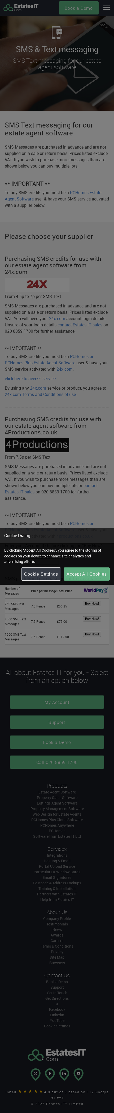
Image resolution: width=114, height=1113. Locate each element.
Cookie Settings (41, 574)
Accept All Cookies (87, 574)
